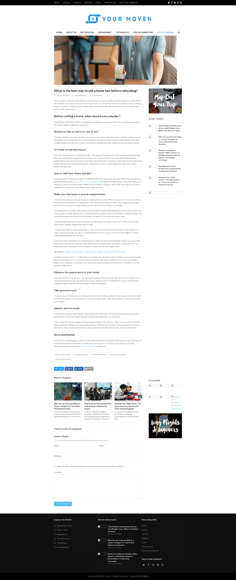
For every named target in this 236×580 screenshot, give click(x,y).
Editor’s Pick (62, 530)
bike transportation (63, 354)
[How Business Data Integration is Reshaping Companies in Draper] (98, 391)
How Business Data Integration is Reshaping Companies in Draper (97, 406)
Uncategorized (63, 547)
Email (102, 446)
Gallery (145, 530)
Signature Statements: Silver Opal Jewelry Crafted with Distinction (95, 252)
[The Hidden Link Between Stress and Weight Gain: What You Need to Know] (154, 389)
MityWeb (144, 576)
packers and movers (89, 346)
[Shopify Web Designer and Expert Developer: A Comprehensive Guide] (176, 402)
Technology (62, 543)
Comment (58, 472)
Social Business (81, 95)
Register (145, 538)
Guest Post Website (150, 551)
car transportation (81, 354)
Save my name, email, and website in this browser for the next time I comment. (90, 466)
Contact (145, 534)
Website (57, 456)
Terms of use (147, 546)
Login (144, 542)
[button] (179, 32)
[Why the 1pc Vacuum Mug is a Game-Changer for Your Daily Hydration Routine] (68, 391)
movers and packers (118, 354)
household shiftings (99, 354)
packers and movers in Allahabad (86, 182)
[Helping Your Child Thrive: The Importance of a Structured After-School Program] (128, 391)
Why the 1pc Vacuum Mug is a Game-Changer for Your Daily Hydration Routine (67, 406)
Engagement (62, 534)
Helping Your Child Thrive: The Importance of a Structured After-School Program (128, 406)
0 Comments (97, 95)
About (144, 526)
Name (57, 446)
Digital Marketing (64, 526)
